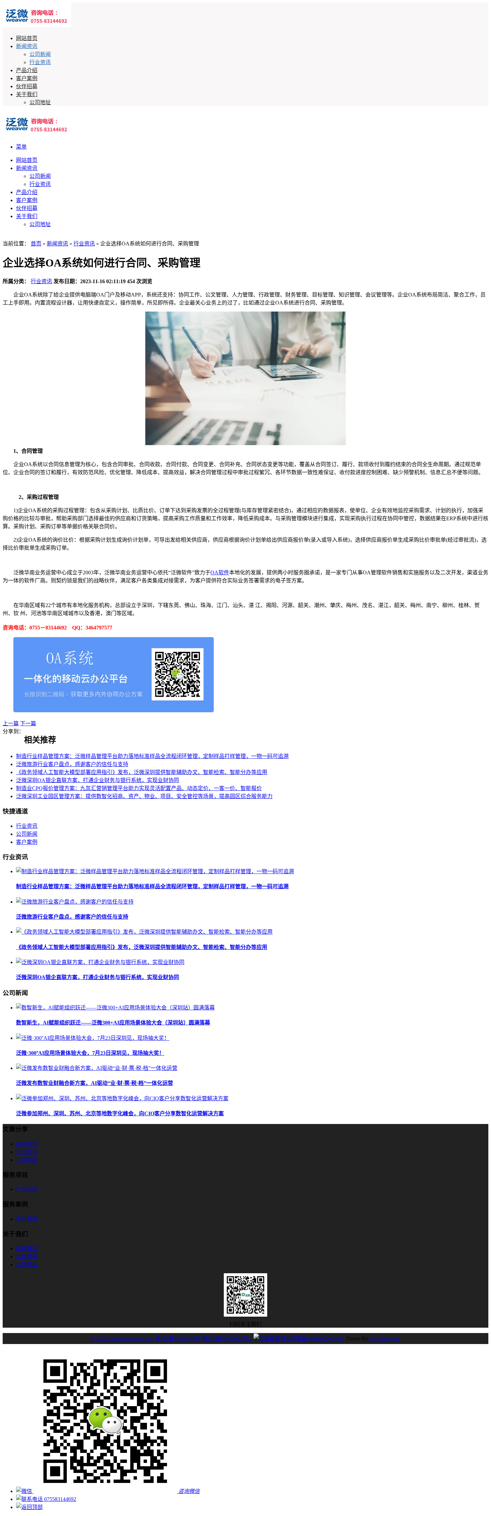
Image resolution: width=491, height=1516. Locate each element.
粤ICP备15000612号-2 (227, 1338)
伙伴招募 (26, 86)
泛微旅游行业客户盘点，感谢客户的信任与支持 (72, 764)
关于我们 (26, 94)
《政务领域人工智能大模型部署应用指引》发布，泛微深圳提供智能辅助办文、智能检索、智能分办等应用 (141, 772)
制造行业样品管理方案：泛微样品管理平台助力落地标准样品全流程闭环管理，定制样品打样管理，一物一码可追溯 (152, 756)
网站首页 (26, 38)
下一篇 (28, 723)
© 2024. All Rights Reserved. (122, 1338)
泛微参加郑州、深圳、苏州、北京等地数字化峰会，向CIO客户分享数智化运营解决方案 (120, 1113)
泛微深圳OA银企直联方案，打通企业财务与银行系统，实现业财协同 (97, 780)
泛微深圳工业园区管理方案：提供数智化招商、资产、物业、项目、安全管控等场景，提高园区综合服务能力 (144, 796)
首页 (36, 243)
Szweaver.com (384, 1338)
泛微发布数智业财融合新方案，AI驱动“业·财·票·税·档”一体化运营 (94, 1083)
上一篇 (11, 723)
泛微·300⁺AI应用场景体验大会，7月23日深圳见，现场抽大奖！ (90, 1053)
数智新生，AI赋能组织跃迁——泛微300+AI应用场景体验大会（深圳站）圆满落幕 (113, 1022)
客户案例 (26, 78)
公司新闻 (40, 54)
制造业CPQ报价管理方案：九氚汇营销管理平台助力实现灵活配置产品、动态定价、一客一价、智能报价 (139, 788)
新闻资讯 (26, 46)
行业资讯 (40, 62)
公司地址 (40, 102)
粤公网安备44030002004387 (312, 1338)
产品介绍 (26, 70)
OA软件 (219, 572)
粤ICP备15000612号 (178, 1338)
